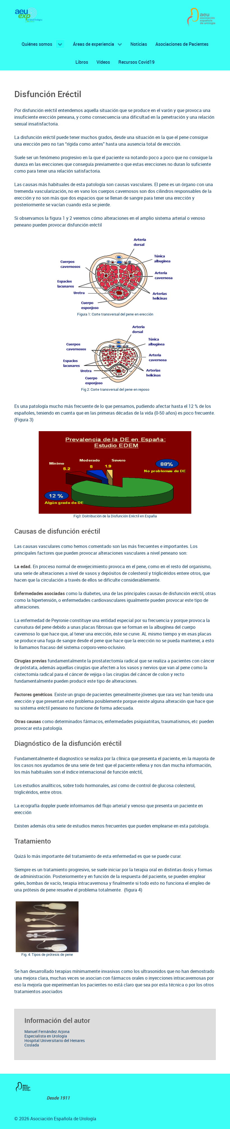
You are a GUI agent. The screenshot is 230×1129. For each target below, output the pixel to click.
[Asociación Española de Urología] (201, 17)
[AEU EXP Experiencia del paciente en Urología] (28, 15)
